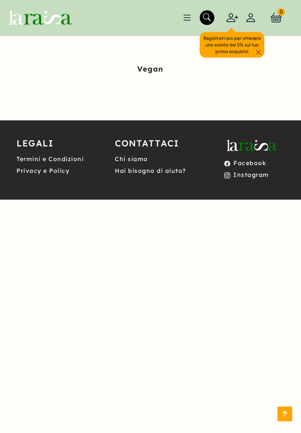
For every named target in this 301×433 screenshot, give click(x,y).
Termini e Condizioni (50, 159)
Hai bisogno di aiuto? (150, 170)
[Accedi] (250, 17)
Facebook (249, 163)
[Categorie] (187, 17)
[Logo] (39, 18)
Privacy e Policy (43, 170)
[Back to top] (285, 414)
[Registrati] (232, 17)
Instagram (251, 174)
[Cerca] (207, 17)
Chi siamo (131, 159)
